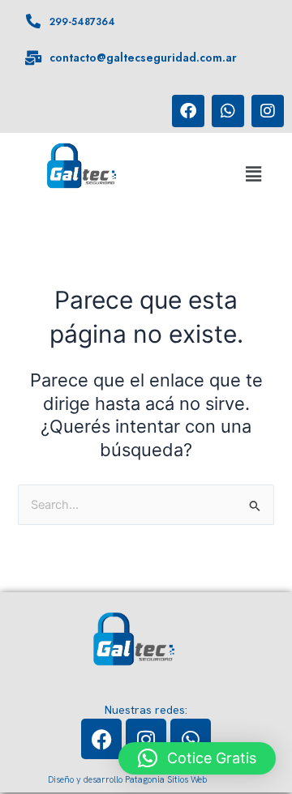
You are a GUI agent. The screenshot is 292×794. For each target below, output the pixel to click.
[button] (253, 175)
